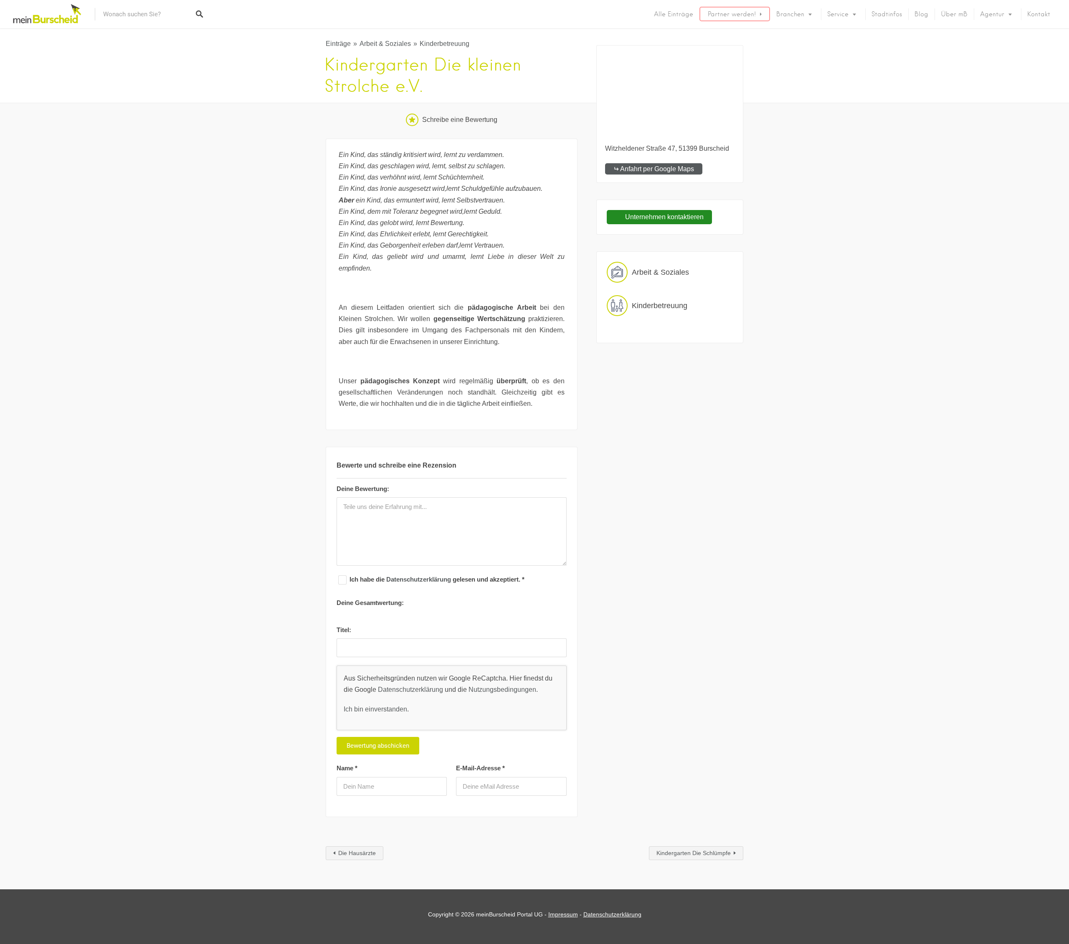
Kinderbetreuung (444, 43)
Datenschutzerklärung (419, 579)
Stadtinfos (886, 14)
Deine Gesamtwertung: (370, 602)
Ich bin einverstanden (375, 709)
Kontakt (1038, 14)
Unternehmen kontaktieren (663, 216)
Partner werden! (732, 14)
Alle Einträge (673, 14)
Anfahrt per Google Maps (657, 168)
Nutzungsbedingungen (502, 689)
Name (347, 768)
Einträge (338, 43)
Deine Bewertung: (363, 488)
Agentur (992, 14)
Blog (921, 14)
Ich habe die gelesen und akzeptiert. (437, 579)
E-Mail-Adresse (480, 768)
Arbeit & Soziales (385, 43)
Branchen (790, 14)
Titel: (344, 629)
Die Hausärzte (357, 853)
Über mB (954, 14)
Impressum (563, 914)
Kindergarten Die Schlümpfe (693, 853)
